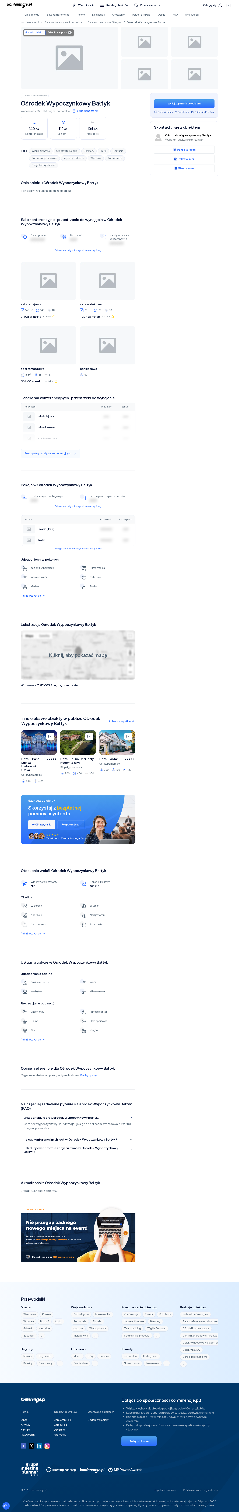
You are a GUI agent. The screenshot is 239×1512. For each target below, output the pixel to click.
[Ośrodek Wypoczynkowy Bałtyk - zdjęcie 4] (144, 74)
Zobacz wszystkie (120, 721)
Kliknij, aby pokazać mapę (78, 655)
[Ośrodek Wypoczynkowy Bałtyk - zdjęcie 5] (194, 74)
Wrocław (28, 1321)
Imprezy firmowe (134, 1321)
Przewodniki (28, 1434)
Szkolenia (165, 1314)
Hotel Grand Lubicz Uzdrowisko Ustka (30, 764)
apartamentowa (32, 369)
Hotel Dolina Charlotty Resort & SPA (77, 761)
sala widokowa (91, 304)
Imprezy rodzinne (74, 158)
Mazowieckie (103, 1314)
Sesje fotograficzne (43, 165)
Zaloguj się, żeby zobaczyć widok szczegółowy (78, 250)
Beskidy (28, 1363)
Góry (90, 1356)
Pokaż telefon (186, 150)
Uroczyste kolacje (67, 151)
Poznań (44, 1321)
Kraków (46, 1314)
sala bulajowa (31, 304)
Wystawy (95, 158)
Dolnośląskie (81, 1314)
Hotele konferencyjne (195, 1314)
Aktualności (192, 14)
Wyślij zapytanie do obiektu (184, 103)
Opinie (161, 14)
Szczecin (28, 1335)
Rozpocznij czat (70, 824)
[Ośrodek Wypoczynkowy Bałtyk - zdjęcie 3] (194, 42)
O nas (24, 1420)
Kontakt (25, 1430)
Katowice (44, 1328)
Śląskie (97, 1321)
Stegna (50, 111)
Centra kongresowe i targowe (200, 1335)
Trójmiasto (44, 1356)
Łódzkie (78, 1328)
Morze (77, 1356)
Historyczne (150, 1356)
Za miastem (81, 1363)
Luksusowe (152, 1363)
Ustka (24, 775)
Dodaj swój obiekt (98, 1420)
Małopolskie (81, 1335)
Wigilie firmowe (41, 151)
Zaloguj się (60, 1425)
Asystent (59, 1430)
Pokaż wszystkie (31, 595)
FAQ (175, 14)
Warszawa (29, 1314)
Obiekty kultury (191, 1350)
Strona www (186, 168)
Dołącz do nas (139, 1441)
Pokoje (81, 14)
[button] (114, 5)
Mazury (27, 1356)
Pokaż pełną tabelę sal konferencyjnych (48, 453)
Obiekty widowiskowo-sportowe (202, 1342)
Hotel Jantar (108, 759)
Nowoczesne (132, 1363)
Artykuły (25, 1425)
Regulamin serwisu (165, 1490)
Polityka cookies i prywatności (200, 1490)
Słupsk (64, 767)
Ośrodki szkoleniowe (195, 1357)
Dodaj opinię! (89, 1075)
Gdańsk (27, 1328)
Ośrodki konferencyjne (35, 95)
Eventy (149, 1314)
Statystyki (60, 1434)
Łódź (58, 1321)
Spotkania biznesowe (136, 1335)
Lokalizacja (98, 14)
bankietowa (88, 369)
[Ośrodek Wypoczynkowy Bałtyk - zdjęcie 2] (144, 42)
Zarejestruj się (62, 1420)
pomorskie (63, 111)
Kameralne (130, 1356)
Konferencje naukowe (44, 158)
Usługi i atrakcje (141, 14)
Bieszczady (45, 1363)
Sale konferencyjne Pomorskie (64, 22)
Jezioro (104, 1356)
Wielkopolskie (97, 1328)
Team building (132, 1328)
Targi (103, 151)
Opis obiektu (31, 14)
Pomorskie (80, 1321)
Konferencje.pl (30, 22)
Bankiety (89, 151)
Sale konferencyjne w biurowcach (202, 1321)
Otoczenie (118, 14)
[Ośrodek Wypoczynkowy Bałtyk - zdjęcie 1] (69, 58)
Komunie (118, 151)
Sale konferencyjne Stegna (105, 22)
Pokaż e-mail (186, 159)
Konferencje (115, 158)
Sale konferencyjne (58, 14)
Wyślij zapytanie (41, 824)
